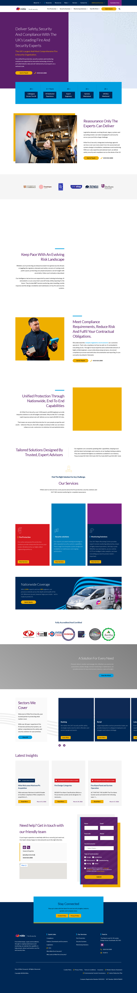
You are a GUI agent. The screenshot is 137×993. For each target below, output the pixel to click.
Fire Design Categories (63, 785)
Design (88, 857)
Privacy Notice (100, 871)
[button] (59, 745)
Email (102, 823)
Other (96, 863)
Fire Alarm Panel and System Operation (101, 786)
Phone (102, 833)
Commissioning (103, 860)
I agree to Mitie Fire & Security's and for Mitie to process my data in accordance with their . (99, 869)
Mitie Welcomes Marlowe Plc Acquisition (29, 786)
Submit (99, 877)
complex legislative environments (96, 342)
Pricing (88, 863)
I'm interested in (90, 844)
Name (86, 823)
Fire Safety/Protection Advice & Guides (68, 780)
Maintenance (90, 860)
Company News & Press (28, 780)
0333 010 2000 (28, 858)
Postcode (88, 833)
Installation (98, 857)
